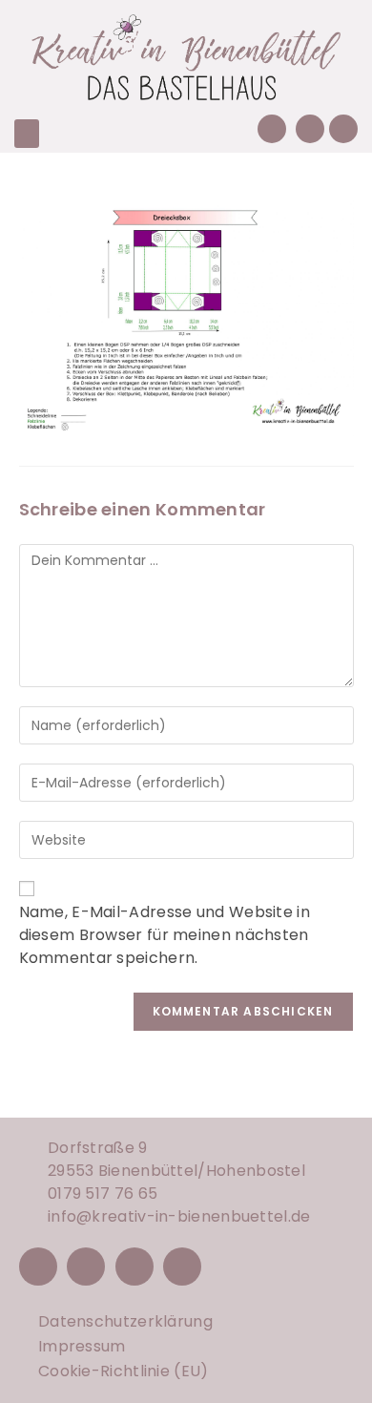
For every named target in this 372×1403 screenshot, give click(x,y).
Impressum (82, 1346)
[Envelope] (310, 129)
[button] (26, 133)
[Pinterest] (134, 1266)
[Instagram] (86, 1266)
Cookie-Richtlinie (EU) (123, 1371)
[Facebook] (38, 1266)
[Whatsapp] (343, 129)
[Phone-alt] (272, 129)
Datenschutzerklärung (125, 1321)
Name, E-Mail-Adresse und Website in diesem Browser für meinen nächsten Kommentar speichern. (165, 935)
